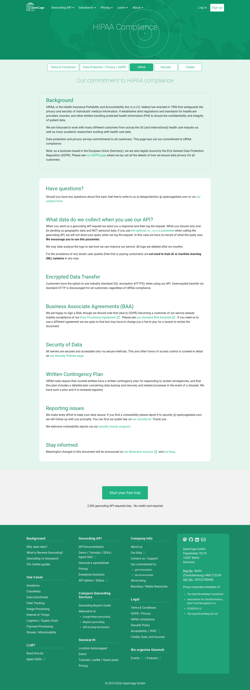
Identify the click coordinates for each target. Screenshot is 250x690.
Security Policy (140, 625)
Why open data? (37, 547)
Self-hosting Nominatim (96, 627)
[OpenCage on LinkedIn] (197, 540)
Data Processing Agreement (98, 317)
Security (166, 67)
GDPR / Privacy (141, 613)
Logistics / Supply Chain (42, 620)
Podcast (152, 658)
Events (135, 658)
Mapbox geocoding (94, 622)
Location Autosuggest (93, 648)
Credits (190, 67)
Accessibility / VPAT (144, 631)
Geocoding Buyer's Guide (95, 605)
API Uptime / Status (91, 580)
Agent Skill (85, 557)
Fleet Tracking (36, 603)
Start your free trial (125, 493)
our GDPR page (96, 155)
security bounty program (114, 426)
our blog (169, 451)
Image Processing (38, 609)
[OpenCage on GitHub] (191, 540)
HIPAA (141, 67)
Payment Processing (40, 626)
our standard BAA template (154, 317)
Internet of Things (38, 615)
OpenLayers (110, 660)
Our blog (136, 552)
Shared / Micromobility (41, 632)
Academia (33, 585)
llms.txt (38, 653)
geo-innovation (143, 569)
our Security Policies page (66, 356)
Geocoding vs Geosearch (43, 558)
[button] (63, 7)
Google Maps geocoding (96, 616)
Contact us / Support (144, 558)
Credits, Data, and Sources (148, 637)
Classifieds (34, 591)
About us (136, 547)
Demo (82, 552)
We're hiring (138, 580)
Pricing (83, 568)
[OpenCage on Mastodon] (185, 540)
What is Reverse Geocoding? (45, 552)
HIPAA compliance (143, 619)
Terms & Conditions (63, 67)
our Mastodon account (138, 451)
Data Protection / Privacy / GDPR (104, 67)
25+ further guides (38, 564)
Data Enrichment (37, 597)
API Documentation (91, 547)
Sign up (217, 7)
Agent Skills (34, 659)
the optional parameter (153, 230)
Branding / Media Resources (149, 586)
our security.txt (141, 419)
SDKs (106, 552)
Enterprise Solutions (92, 574)
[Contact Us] (204, 540)
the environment (144, 575)
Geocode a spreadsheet (94, 563)
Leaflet (96, 660)
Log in (202, 7)
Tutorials (94, 552)
